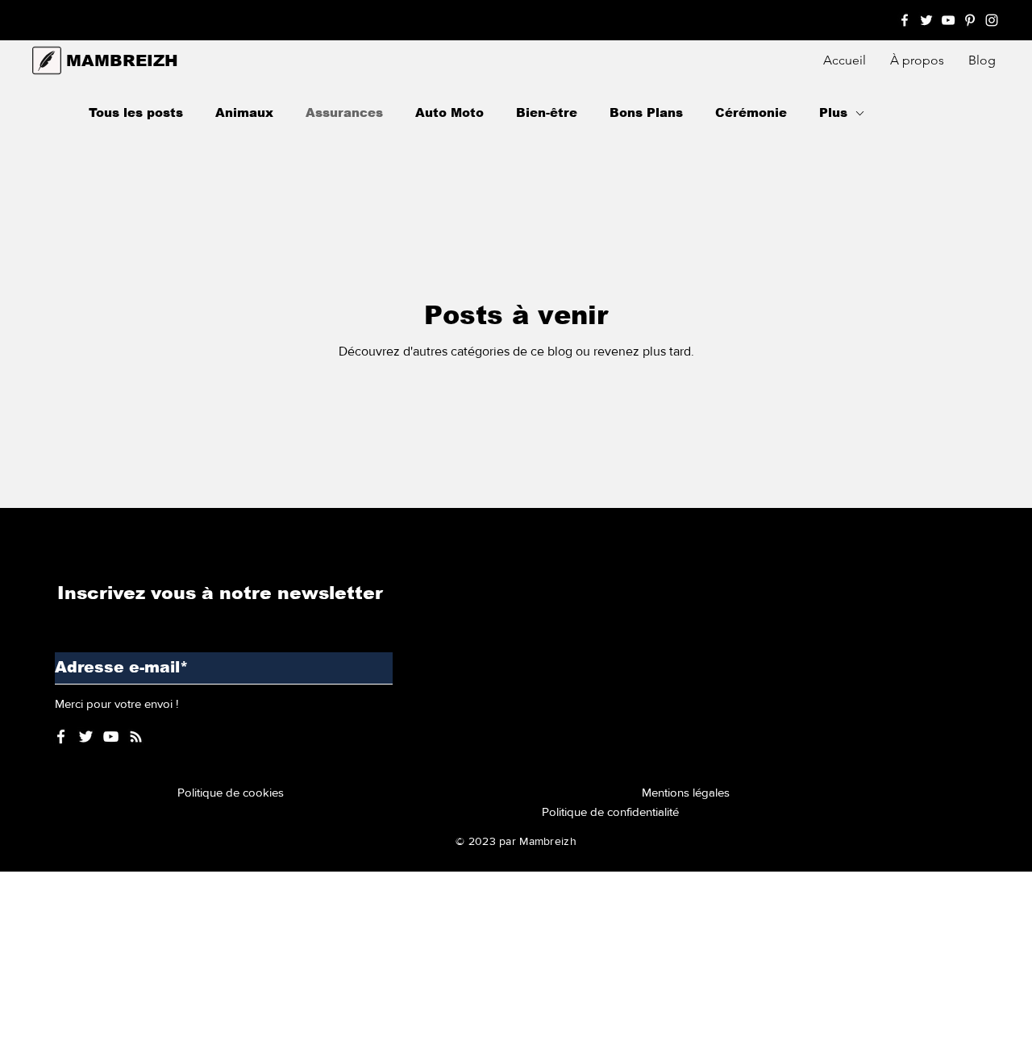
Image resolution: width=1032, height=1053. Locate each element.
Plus (833, 112)
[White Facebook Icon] (905, 20)
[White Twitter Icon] (926, 20)
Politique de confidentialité (610, 811)
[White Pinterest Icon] (970, 20)
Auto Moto (449, 112)
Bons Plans (646, 112)
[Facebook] (61, 736)
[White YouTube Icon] (948, 20)
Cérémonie (751, 112)
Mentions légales (689, 792)
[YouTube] (111, 736)
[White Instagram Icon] (992, 20)
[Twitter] (86, 736)
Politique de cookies (233, 792)
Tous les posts (136, 112)
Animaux (244, 112)
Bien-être (546, 112)
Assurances (344, 112)
